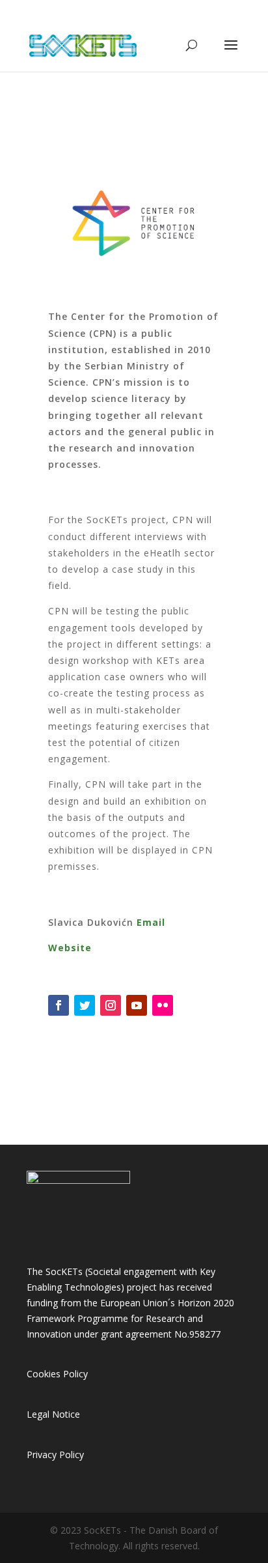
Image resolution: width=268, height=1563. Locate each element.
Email (151, 922)
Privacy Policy (55, 1454)
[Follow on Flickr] (162, 1005)
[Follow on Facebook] (58, 1005)
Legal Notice (53, 1414)
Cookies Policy (57, 1374)
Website (70, 947)
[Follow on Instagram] (110, 1005)
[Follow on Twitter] (84, 1005)
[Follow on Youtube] (136, 1005)
